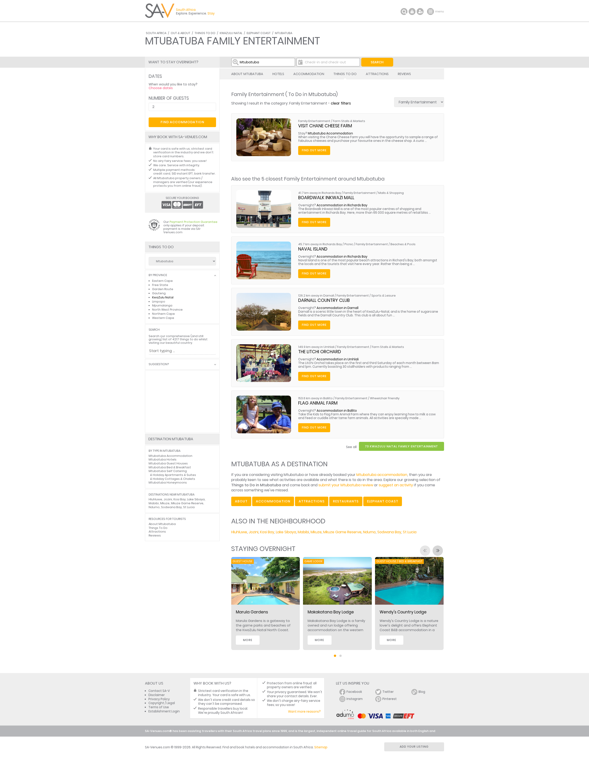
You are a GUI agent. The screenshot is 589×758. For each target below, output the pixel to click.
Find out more (314, 150)
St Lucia (409, 532)
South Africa (156, 33)
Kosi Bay (267, 532)
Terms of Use (158, 707)
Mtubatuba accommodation (381, 474)
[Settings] (420, 11)
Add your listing (414, 747)
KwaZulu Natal (231, 33)
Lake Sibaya (286, 532)
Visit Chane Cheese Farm (325, 126)
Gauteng (159, 293)
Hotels (278, 74)
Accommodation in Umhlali (338, 359)
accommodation (273, 501)
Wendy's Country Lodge (403, 612)
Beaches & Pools (403, 244)
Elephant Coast (259, 33)
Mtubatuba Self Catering (168, 471)
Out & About (180, 33)
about (241, 501)
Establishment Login (164, 711)
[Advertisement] (182, 401)
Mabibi (303, 532)
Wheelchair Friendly (384, 398)
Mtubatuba (283, 33)
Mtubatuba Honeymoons (168, 482)
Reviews (404, 74)
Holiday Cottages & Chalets (174, 479)
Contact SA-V (159, 691)
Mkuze (316, 532)
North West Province (167, 310)
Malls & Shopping (391, 193)
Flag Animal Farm (318, 403)
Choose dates (161, 88)
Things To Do (205, 33)
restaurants (346, 501)
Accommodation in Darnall (337, 308)
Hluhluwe (239, 532)
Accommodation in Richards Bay (342, 205)
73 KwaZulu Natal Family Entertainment (401, 446)
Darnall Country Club (324, 300)
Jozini (253, 532)
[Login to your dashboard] (412, 11)
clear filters (341, 103)
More (247, 640)
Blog (422, 692)
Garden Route (162, 289)
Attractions (377, 74)
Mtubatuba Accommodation (330, 133)
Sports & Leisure (383, 295)
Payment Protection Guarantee (193, 222)
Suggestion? (159, 364)
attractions (312, 501)
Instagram (354, 699)
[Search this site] (404, 11)
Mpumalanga (162, 305)
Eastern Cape (162, 281)
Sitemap (320, 747)
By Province (158, 275)
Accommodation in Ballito (337, 410)
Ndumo (369, 532)
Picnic (348, 244)
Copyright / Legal (161, 703)
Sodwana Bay (389, 532)
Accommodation (308, 74)
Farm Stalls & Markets (349, 121)
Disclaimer (156, 695)
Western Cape (163, 318)
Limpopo (158, 301)
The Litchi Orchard (319, 352)
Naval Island (312, 249)
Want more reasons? (304, 711)
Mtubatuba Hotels (162, 459)
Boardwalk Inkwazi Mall (326, 198)
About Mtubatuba (247, 74)
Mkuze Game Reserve (342, 532)
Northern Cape (163, 314)
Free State (160, 285)
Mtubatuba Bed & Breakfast (170, 467)
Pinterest (389, 699)
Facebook (354, 692)
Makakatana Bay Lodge (331, 612)
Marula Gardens (252, 612)
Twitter (388, 692)
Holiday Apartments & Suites (174, 475)
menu (431, 11)
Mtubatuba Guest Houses (168, 463)
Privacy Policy (159, 699)
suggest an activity (396, 485)
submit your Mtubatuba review (345, 485)
